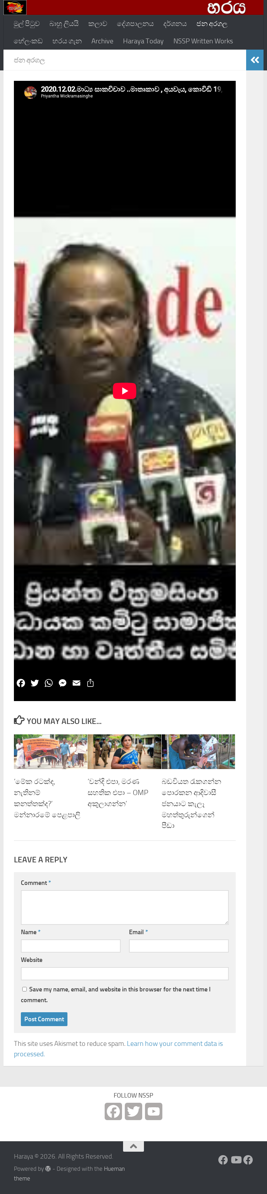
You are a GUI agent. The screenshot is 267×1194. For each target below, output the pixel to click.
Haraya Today (143, 41)
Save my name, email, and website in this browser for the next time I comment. (116, 995)
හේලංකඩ (28, 41)
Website (31, 959)
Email (138, 932)
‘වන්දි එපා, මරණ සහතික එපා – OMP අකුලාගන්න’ (118, 792)
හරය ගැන (67, 41)
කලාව (97, 23)
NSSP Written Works (203, 41)
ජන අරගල (211, 23)
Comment (36, 882)
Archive (102, 41)
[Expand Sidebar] (255, 60)
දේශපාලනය (135, 23)
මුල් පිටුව (27, 23)
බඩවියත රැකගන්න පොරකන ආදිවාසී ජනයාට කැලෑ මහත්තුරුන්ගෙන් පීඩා (191, 803)
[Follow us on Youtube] (236, 1160)
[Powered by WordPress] (48, 1169)
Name (31, 932)
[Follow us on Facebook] (223, 1160)
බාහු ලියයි (64, 23)
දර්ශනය (175, 23)
